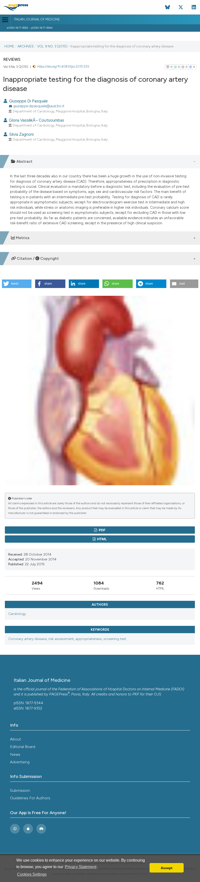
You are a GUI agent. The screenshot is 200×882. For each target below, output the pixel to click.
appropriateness (88, 639)
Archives (26, 46)
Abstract (23, 161)
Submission (20, 790)
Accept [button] (166, 868)
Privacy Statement (80, 867)
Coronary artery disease (27, 639)
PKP (135, 694)
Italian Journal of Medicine (37, 19)
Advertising (20, 762)
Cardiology (17, 614)
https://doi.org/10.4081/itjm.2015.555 (63, 66)
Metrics (22, 237)
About (15, 739)
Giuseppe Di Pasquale (28, 101)
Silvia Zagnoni (21, 134)
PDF (101, 530)
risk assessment (61, 639)
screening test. (115, 639)
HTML (101, 539)
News (15, 754)
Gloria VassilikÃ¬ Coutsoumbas (36, 120)
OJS (157, 694)
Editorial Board (22, 746)
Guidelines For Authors (30, 798)
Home (9, 46)
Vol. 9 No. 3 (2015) (52, 46)
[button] (17, 283)
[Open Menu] (5, 20)
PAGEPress (58, 694)
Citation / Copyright (37, 258)
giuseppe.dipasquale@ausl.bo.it (38, 106)
